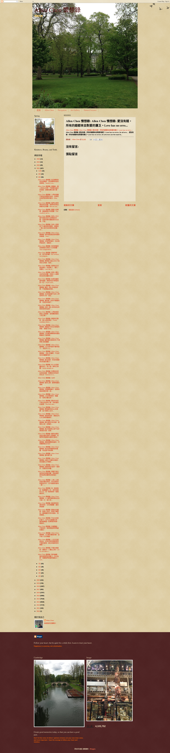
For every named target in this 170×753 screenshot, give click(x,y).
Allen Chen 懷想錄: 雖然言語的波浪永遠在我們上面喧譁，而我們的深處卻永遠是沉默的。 (48, 435)
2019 (38, 583)
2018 (38, 586)
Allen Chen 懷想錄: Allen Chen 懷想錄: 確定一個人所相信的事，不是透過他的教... (48, 287)
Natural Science (90, 110)
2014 (38, 599)
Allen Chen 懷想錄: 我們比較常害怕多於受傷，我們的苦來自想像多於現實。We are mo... (48, 204)
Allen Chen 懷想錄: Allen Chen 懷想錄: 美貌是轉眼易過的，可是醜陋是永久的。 (49, 442)
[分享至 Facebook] (100, 140)
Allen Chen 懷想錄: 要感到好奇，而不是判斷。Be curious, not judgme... (48, 254)
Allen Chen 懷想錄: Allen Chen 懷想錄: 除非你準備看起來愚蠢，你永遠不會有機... (48, 448)
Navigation (62, 110)
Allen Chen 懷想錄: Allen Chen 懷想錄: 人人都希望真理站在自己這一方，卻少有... (49, 498)
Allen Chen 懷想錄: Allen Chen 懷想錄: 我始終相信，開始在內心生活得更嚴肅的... (49, 415)
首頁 (39, 110)
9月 (39, 174)
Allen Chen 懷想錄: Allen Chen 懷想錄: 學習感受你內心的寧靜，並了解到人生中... (48, 409)
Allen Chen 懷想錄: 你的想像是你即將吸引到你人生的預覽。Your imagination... (48, 247)
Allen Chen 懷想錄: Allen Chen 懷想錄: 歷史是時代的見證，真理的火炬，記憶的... (49, 422)
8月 (39, 177)
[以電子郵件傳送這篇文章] (94, 140)
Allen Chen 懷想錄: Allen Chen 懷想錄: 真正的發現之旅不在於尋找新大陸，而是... (49, 428)
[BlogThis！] (96, 140)
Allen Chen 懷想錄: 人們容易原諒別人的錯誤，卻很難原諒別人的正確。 (48, 313)
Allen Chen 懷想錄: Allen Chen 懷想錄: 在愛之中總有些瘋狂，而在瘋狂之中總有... (49, 460)
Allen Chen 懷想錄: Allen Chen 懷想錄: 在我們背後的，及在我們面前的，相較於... (49, 241)
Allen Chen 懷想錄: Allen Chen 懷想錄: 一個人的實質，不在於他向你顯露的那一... (49, 353)
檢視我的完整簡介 (50, 623)
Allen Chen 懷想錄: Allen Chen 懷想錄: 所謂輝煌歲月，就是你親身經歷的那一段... (49, 389)
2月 (39, 576)
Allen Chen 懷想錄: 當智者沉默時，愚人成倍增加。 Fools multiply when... (48, 320)
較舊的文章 (130, 205)
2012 (38, 605)
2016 (38, 592)
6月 (39, 567)
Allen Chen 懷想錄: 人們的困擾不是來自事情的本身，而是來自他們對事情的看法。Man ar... (48, 197)
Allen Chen (49, 110)
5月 (39, 570)
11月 (40, 171)
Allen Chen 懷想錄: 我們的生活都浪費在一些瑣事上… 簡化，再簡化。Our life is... (48, 267)
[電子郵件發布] (90, 139)
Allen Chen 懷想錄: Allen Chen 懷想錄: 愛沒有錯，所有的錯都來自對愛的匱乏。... (49, 359)
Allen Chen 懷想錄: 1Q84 (46, 378)
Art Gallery (75, 110)
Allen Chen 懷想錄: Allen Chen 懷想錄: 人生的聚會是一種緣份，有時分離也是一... (48, 395)
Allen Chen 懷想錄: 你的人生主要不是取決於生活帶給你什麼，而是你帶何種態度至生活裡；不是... (48, 218)
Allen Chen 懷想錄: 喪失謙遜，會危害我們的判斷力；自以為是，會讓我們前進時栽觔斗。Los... (48, 557)
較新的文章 (69, 205)
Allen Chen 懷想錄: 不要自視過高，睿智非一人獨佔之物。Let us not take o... (48, 549)
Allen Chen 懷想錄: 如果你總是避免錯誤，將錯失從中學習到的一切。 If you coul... (48, 280)
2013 (38, 602)
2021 (38, 168)
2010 (38, 611)
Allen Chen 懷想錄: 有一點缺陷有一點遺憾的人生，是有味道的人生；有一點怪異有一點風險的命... (48, 490)
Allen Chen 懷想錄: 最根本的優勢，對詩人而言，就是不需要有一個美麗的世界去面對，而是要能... (48, 512)
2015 (38, 595)
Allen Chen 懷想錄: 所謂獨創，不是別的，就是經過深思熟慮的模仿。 (48, 528)
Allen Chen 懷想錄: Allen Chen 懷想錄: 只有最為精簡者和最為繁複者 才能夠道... (49, 333)
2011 (38, 608)
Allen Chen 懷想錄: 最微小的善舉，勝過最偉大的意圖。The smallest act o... (48, 211)
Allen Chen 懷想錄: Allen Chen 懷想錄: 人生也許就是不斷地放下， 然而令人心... (49, 346)
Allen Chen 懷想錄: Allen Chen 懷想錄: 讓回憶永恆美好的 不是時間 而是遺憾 (49, 340)
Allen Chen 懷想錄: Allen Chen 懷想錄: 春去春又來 (48, 454)
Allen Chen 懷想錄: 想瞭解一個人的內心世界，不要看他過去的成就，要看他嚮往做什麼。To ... (48, 189)
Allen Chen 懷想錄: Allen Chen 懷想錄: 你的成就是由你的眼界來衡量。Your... (49, 234)
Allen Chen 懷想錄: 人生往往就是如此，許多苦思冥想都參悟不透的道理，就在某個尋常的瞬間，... (48, 542)
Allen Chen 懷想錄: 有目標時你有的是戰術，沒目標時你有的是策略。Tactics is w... (48, 181)
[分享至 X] (98, 140)
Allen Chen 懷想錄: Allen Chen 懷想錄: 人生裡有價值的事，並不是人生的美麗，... (49, 534)
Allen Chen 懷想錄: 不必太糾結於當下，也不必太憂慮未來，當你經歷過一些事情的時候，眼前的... (48, 520)
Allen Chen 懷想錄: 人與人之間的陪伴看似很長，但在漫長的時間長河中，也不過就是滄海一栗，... (48, 482)
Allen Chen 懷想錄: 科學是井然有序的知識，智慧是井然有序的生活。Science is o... (48, 373)
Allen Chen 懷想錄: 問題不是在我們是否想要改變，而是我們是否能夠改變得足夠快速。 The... (48, 474)
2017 (38, 589)
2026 (38, 159)
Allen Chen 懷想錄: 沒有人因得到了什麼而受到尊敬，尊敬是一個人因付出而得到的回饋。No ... (48, 227)
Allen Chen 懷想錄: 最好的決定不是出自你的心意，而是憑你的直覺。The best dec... (48, 402)
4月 (39, 573)
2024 (38, 162)
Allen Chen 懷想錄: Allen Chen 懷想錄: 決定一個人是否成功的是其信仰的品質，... (49, 307)
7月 (39, 563)
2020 (38, 580)
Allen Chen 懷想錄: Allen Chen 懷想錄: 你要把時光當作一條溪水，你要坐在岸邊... (49, 466)
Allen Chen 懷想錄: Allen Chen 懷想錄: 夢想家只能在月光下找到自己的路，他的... (49, 260)
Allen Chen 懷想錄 (57, 10)
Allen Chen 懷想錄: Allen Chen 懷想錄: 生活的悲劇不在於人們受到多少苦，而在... (49, 293)
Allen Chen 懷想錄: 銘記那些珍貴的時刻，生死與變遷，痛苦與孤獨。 (48, 504)
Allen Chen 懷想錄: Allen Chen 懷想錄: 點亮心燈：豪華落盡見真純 (49, 382)
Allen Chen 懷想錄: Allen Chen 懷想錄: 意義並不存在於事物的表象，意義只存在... (49, 326)
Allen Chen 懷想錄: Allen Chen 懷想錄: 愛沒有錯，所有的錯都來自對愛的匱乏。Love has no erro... (99, 130)
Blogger (92, 749)
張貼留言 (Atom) (74, 210)
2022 (38, 165)
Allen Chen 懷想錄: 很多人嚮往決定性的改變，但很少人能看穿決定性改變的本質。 (48, 274)
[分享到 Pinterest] (102, 140)
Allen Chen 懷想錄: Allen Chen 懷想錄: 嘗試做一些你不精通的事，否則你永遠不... (49, 300)
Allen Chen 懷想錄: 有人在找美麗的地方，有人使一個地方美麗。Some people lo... (48, 366)
